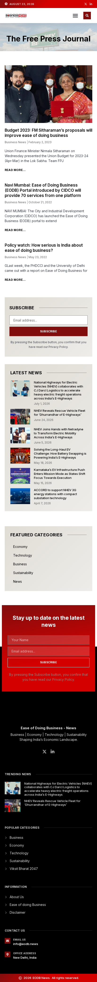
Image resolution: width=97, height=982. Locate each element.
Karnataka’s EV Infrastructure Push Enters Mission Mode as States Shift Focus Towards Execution (59, 474)
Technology (22, 555)
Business (20, 564)
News (17, 581)
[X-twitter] (85, 4)
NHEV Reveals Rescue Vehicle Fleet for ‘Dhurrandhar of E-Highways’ (59, 412)
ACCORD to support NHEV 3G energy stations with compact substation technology (55, 494)
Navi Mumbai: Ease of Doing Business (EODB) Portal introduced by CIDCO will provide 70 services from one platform (43, 190)
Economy (20, 547)
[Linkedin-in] (90, 4)
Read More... (15, 170)
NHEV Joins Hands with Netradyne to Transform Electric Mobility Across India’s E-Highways (58, 433)
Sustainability (23, 573)
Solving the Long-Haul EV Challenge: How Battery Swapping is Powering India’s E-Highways (60, 453)
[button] (75, 15)
